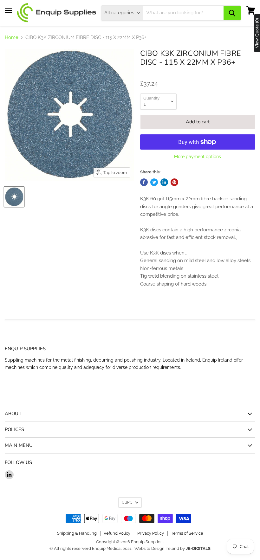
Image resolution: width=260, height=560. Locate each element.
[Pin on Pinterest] (174, 182)
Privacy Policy (150, 533)
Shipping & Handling (77, 533)
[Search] (232, 13)
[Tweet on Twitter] (154, 182)
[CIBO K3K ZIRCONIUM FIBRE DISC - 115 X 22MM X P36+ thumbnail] (14, 197)
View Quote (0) (257, 33)
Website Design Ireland (156, 548)
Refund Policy (117, 533)
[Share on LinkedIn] (164, 182)
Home (11, 37)
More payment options (197, 156)
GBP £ (127, 502)
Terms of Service (187, 533)
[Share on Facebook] (144, 182)
